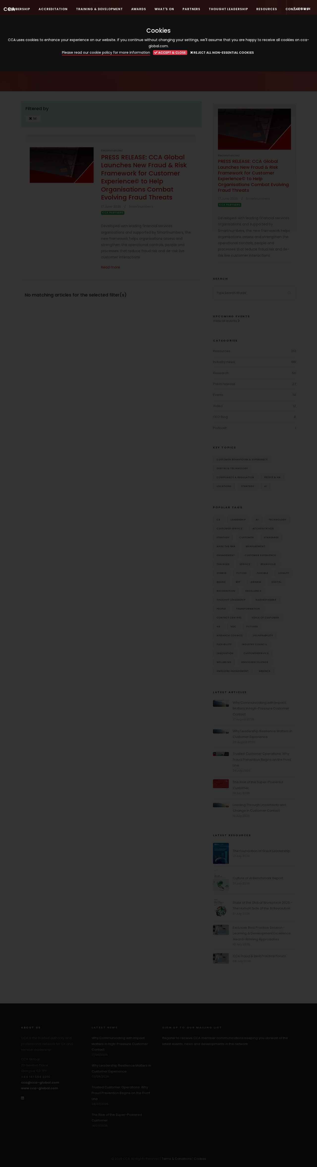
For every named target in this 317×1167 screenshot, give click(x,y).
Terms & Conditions (177, 1159)
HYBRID (221, 573)
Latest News (105, 1027)
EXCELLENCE (253, 590)
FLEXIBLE (262, 573)
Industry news (224, 362)
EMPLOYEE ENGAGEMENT (233, 671)
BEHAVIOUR (268, 564)
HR (218, 626)
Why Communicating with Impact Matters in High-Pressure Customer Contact (261, 708)
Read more (110, 267)
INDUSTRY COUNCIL (254, 644)
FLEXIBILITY (224, 644)
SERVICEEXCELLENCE (254, 662)
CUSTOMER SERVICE (229, 528)
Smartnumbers (141, 206)
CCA (9, 9)
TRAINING (223, 564)
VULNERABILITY (263, 635)
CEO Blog (220, 416)
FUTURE (242, 573)
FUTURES (252, 626)
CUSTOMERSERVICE (256, 653)
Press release (224, 384)
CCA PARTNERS (112, 213)
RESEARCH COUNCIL (230, 635)
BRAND (221, 582)
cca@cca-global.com (40, 1082)
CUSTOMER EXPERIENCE (260, 555)
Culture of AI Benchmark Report (258, 878)
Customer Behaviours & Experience (242, 459)
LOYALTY (283, 573)
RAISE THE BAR (226, 546)
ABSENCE (264, 671)
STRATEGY (223, 537)
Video (218, 406)
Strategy (247, 486)
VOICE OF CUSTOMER (265, 617)
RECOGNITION (226, 590)
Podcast (219, 428)
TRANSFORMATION (248, 608)
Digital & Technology (232, 468)
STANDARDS (271, 537)
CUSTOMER (246, 537)
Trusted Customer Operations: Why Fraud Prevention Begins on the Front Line (262, 759)
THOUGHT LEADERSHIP (231, 599)
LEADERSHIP (238, 519)
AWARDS (256, 582)
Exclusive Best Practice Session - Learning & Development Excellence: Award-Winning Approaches (262, 933)
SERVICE (245, 564)
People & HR (272, 477)
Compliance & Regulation (235, 477)
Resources (221, 351)
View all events (225, 320)
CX (218, 519)
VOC (233, 626)
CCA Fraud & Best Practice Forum (259, 956)
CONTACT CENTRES (229, 617)
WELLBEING (224, 662)
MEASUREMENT (255, 546)
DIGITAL (276, 582)
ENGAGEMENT (226, 555)
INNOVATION (225, 653)
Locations (224, 486)
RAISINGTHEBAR (266, 599)
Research (221, 373)
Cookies (200, 1159)
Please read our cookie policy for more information (106, 52)
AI (265, 486)
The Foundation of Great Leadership (261, 851)
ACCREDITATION (263, 528)
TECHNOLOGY (277, 519)
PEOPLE (221, 608)
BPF (238, 582)
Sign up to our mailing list (192, 1027)
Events (218, 394)
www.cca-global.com (39, 1088)
